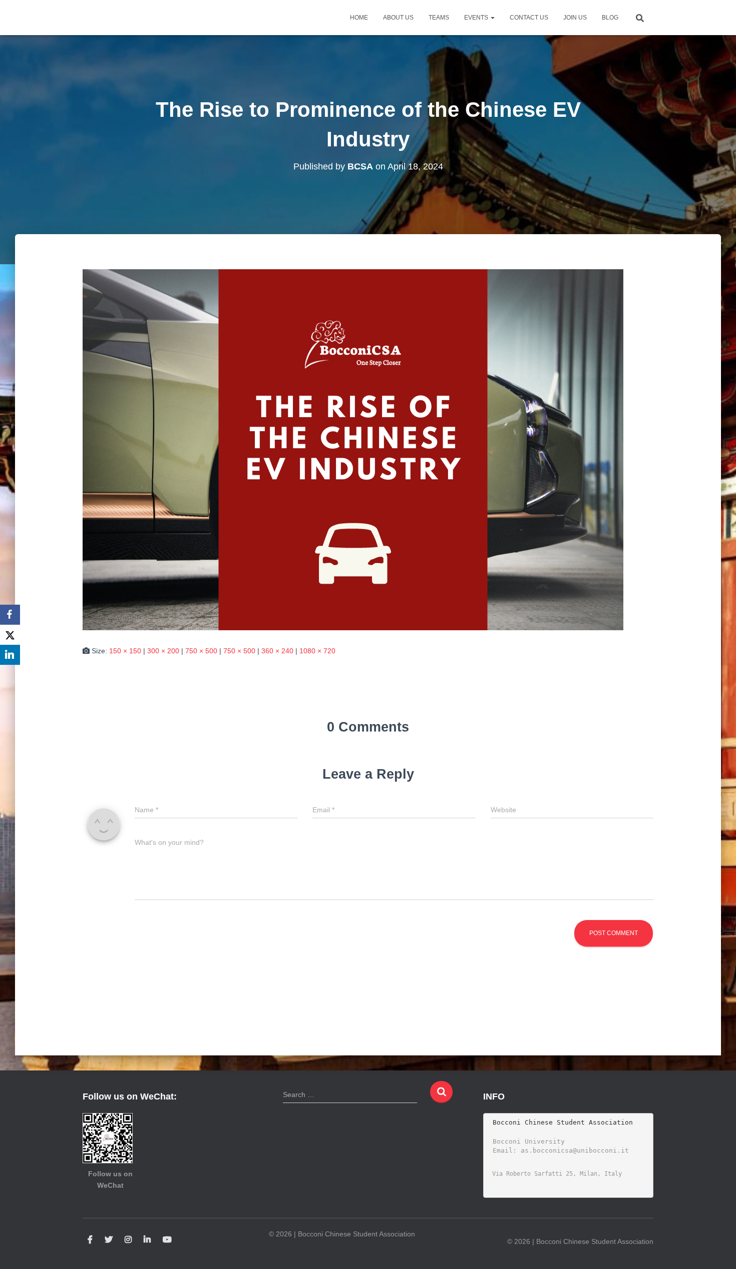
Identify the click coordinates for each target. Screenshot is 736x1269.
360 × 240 (277, 651)
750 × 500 (201, 651)
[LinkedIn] (10, 655)
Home (359, 17)
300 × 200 (163, 651)
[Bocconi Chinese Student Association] (108, 17)
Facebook (90, 1239)
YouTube (167, 1239)
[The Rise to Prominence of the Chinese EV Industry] (353, 449)
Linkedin (147, 1239)
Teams (439, 17)
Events (477, 17)
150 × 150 (125, 651)
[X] (10, 635)
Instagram (128, 1239)
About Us (398, 17)
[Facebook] (10, 615)
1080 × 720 (317, 651)
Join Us (575, 17)
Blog (610, 17)
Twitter (109, 1239)
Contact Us (529, 17)
